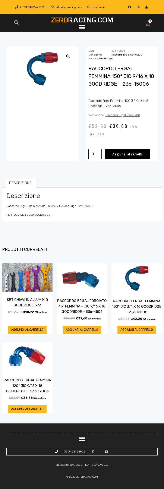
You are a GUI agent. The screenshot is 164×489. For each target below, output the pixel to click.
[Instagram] (138, 7)
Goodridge (106, 58)
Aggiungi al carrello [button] (27, 330)
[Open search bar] (16, 22)
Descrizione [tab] (20, 183)
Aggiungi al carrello (127, 154)
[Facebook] (130, 7)
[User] (146, 7)
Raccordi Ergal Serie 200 (126, 54)
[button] (82, 27)
